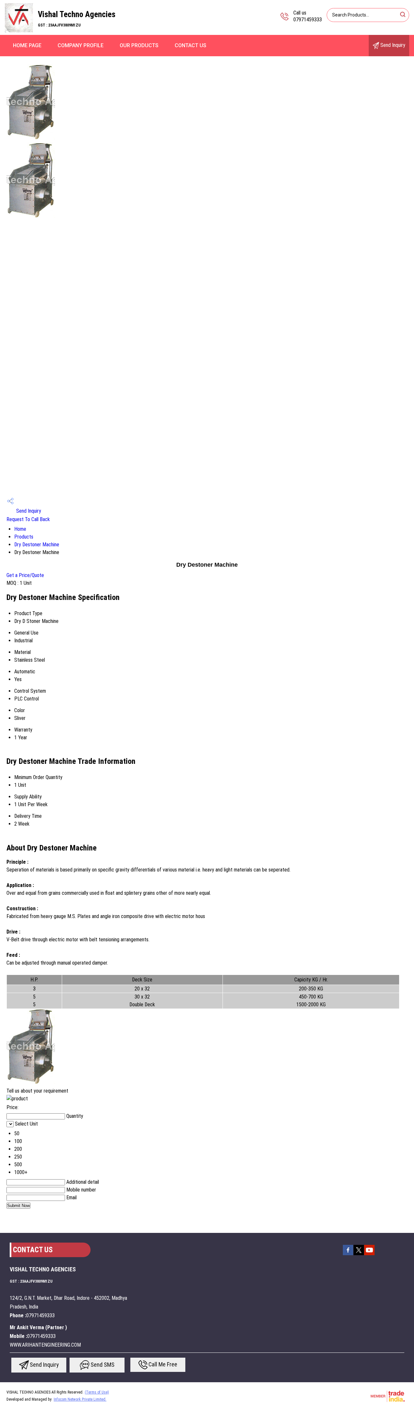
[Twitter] (359, 1255)
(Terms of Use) (97, 1392)
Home (20, 529)
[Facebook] (348, 1255)
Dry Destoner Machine (36, 544)
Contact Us (190, 45)
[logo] (19, 30)
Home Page (27, 45)
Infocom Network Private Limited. (80, 1399)
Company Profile (81, 45)
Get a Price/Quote (25, 575)
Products (23, 537)
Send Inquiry (392, 45)
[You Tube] (369, 1255)
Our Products (139, 45)
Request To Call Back (28, 519)
